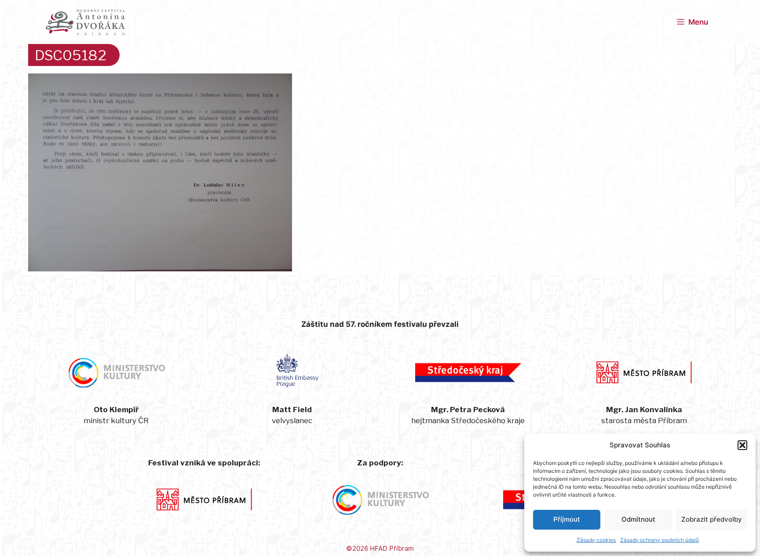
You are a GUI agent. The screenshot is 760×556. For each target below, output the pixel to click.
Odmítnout (638, 519)
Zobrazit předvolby (711, 519)
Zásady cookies (596, 540)
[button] (742, 445)
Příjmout (566, 519)
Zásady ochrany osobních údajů (659, 540)
